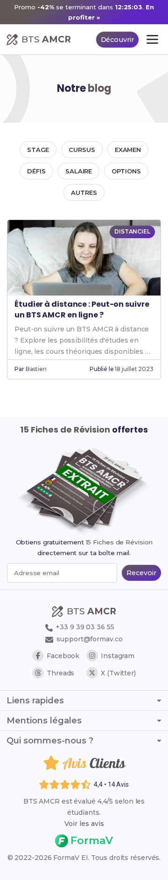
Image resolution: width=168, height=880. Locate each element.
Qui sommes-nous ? (50, 741)
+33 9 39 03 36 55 (84, 627)
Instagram (117, 656)
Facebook (63, 656)
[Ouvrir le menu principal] (152, 39)
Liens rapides (35, 700)
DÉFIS (36, 171)
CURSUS (82, 149)
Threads (60, 673)
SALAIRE (78, 171)
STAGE (38, 149)
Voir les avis (84, 823)
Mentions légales (44, 720)
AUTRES (84, 192)
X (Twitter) (118, 673)
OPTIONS (126, 171)
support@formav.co (89, 639)
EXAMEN (128, 149)
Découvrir (117, 39)
